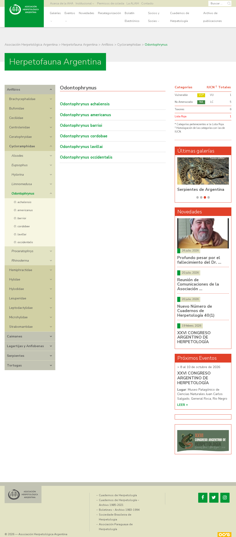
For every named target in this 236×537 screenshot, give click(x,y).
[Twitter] (213, 498)
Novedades (86, 13)
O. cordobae (22, 226)
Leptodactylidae (21, 308)
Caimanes (14, 336)
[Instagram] (225, 498)
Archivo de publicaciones (212, 17)
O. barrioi (20, 218)
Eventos (70, 13)
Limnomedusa (22, 184)
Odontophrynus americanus (85, 115)
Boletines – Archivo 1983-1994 (119, 510)
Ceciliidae (16, 118)
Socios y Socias (153, 17)
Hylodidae (16, 289)
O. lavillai (20, 234)
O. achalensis (22, 202)
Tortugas (14, 365)
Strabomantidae (21, 327)
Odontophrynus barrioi (81, 125)
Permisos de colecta (110, 3)
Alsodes (17, 155)
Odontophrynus (23, 193)
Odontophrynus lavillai (81, 146)
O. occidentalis (23, 242)
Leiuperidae (17, 298)
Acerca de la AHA (61, 3)
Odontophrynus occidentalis (86, 157)
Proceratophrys (22, 251)
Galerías (55, 13)
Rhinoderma (20, 260)
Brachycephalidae (22, 99)
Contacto (147, 3)
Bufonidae (16, 108)
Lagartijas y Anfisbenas (25, 346)
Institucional (84, 3)
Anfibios (13, 89)
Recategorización (109, 13)
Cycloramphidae (22, 146)
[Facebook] (202, 498)
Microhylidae (18, 317)
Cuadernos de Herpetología (179, 17)
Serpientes (15, 356)
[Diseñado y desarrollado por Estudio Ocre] (224, 534)
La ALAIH (133, 3)
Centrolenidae (19, 127)
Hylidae (14, 279)
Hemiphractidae (20, 270)
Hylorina (18, 174)
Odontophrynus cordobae (83, 136)
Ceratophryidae (20, 137)
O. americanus (23, 210)
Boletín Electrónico (132, 17)
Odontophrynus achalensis (85, 104)
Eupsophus (20, 165)
